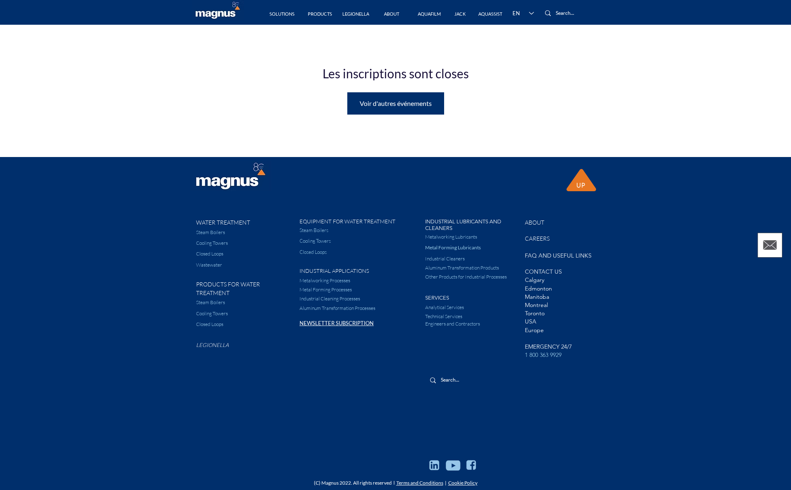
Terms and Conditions (419, 483)
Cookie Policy (462, 483)
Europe (534, 330)
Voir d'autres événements (396, 103)
